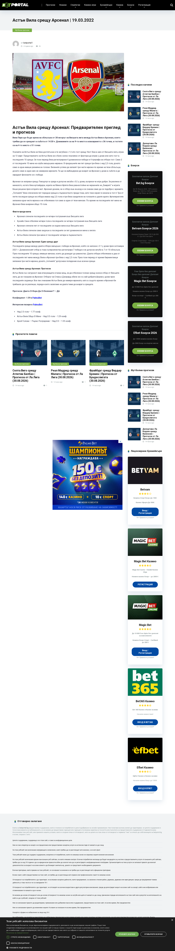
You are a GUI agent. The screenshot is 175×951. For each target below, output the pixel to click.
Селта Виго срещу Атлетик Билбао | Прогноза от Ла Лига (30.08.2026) (26, 375)
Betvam (145, 489)
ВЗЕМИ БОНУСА (145, 201)
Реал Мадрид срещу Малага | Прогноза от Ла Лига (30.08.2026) (67, 374)
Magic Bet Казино (145, 561)
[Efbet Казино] (145, 761)
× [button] (172, 920)
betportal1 (28, 43)
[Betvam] (145, 483)
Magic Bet (145, 625)
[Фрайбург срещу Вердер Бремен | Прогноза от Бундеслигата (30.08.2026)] (106, 353)
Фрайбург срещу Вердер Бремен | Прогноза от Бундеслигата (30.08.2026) (105, 375)
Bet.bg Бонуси (145, 183)
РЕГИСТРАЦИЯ (145, 584)
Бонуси (130, 5)
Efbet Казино (145, 767)
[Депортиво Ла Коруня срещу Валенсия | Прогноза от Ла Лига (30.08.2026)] (134, 154)
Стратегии (75, 5)
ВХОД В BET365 (145, 722)
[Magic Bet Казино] (145, 555)
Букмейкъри (106, 5)
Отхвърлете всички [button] (153, 934)
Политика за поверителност (17, 933)
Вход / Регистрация (145, 511)
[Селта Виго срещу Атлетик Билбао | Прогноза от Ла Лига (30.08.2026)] (30, 353)
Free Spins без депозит (145, 271)
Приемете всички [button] (127, 934)
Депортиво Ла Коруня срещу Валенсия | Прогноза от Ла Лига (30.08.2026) (151, 148)
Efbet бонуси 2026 (145, 332)
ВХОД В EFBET (145, 788)
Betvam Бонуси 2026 (145, 228)
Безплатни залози (140, 176)
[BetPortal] (15, 4)
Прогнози (50, 5)
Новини (62, 5)
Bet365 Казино (145, 701)
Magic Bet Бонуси (145, 281)
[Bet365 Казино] (145, 695)
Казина (119, 5)
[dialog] (87, 934)
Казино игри (90, 5)
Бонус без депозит (141, 274)
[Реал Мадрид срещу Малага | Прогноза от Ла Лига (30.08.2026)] (68, 353)
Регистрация (144, 5)
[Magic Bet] (145, 619)
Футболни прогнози (22, 30)
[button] (58, 947)
